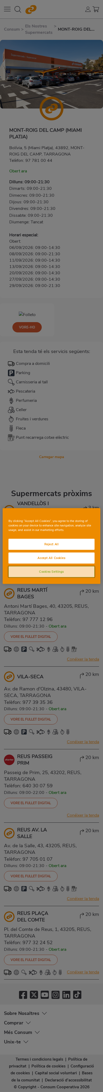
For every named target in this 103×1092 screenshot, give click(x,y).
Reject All (51, 544)
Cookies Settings (51, 571)
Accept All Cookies (51, 558)
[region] (52, 546)
